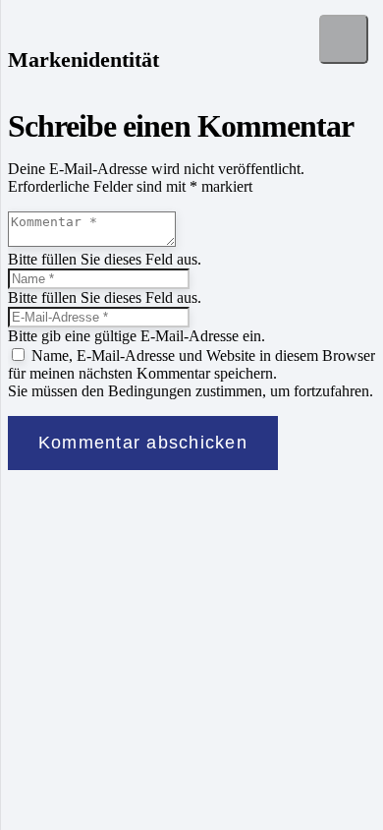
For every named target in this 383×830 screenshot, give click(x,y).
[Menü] (343, 39)
